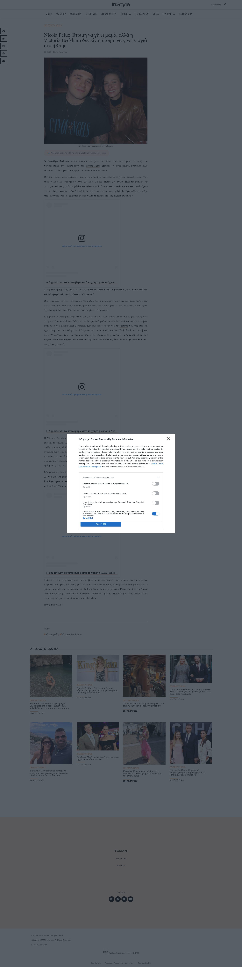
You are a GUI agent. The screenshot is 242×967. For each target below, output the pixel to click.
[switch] (155, 484)
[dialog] (121, 483)
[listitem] (121, 477)
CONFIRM (101, 524)
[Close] (169, 439)
